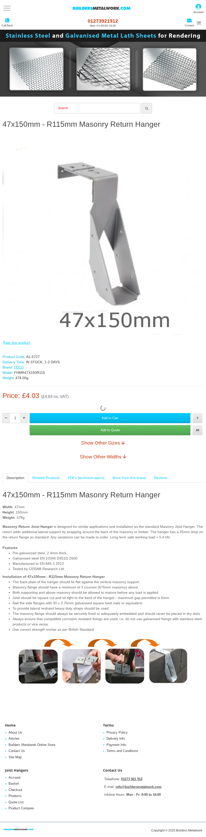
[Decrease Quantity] (6, 418)
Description (15, 478)
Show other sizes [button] (100, 442)
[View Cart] (201, 23)
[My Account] (198, 8)
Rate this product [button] (16, 343)
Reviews (160, 478)
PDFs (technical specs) (86, 478)
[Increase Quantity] (24, 418)
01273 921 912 (131, 779)
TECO (19, 367)
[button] (110, 418)
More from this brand (129, 478)
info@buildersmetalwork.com (139, 787)
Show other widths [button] (101, 456)
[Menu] (7, 8)
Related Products (46, 478)
